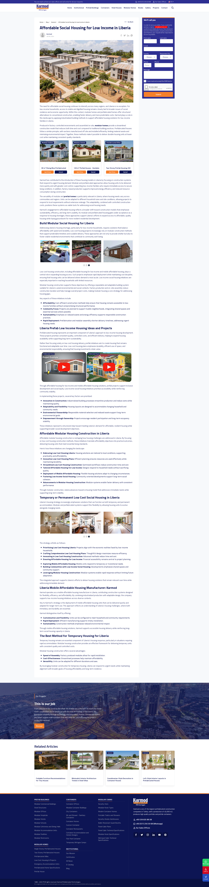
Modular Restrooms (41, 838)
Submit (158, 94)
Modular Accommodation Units (45, 830)
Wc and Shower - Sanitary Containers (75, 816)
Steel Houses (117, 7)
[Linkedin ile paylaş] (128, 35)
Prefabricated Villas (113, 142)
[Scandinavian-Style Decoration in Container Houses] (51, 760)
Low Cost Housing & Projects (45, 860)
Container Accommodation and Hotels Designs (77, 833)
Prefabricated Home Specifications (47, 867)
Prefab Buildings (92, 7)
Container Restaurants (74, 829)
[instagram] (147, 834)
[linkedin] (153, 834)
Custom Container (72, 825)
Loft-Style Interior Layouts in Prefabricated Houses (83, 779)
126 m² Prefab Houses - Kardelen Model (86, 169)
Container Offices (72, 804)
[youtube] (159, 834)
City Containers (71, 811)
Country (146, 53)
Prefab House (39, 871)
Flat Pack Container (73, 838)
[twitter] (141, 834)
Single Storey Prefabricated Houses (47, 848)
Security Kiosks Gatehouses (108, 819)
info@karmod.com (161, 27)
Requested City (165, 53)
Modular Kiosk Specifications (108, 834)
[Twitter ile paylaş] (124, 35)
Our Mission (70, 853)
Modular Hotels (40, 819)
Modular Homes (130, 7)
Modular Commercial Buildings (45, 804)
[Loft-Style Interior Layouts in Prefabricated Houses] (86, 760)
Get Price (47, 172)
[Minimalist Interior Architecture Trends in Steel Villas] (158, 760)
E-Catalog (70, 864)
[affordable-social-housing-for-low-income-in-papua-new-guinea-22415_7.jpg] (86, 251)
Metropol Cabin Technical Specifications (107, 839)
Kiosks (140, 7)
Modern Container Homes (107, 811)
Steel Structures (40, 807)
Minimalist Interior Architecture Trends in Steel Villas (155, 779)
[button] (84, 265)
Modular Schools (40, 823)
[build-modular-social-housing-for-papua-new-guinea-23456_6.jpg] (55, 522)
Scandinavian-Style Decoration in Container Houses (49, 779)
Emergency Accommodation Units (46, 864)
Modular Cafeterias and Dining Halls (47, 826)
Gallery (148, 7)
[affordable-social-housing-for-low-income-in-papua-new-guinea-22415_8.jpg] (118, 251)
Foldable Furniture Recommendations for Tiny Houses (122, 779)
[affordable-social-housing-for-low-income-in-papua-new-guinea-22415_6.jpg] (55, 251)
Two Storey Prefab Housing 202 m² (118, 169)
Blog (68, 868)
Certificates (70, 857)
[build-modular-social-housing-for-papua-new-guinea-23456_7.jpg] (86, 522)
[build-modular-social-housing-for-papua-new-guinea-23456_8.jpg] (118, 522)
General (38, 753)
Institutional (79, 7)
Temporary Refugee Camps (76, 842)
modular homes (101, 125)
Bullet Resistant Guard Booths (109, 823)
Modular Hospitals (41, 815)
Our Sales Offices (160, 2)
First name (147, 38)
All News (69, 861)
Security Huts (103, 804)
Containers (105, 7)
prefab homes (70, 196)
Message (147, 70)
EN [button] (171, 2)
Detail (61, 172)
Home (69, 7)
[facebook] (136, 834)
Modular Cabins (105, 799)
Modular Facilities (40, 834)
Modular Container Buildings (76, 807)
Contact (164, 7)
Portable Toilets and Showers (109, 815)
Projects (156, 7)
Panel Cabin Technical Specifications (111, 830)
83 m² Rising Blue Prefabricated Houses (53, 169)
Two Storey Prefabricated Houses (47, 852)
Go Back (130, 22)
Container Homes (72, 821)
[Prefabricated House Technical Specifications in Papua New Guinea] (109, 381)
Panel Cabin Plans (104, 826)
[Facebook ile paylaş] (121, 35)
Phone (146, 62)
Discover (39, 726)
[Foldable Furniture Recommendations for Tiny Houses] (122, 760)
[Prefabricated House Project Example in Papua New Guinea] (64, 381)
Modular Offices (40, 811)
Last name (163, 38)
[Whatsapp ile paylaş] (131, 35)
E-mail (146, 46)
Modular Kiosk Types (105, 807)
